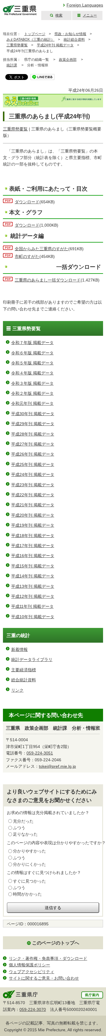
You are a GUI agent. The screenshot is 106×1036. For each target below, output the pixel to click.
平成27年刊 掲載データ (32, 444)
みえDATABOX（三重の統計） (30, 39)
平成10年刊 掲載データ (32, 616)
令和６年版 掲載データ (32, 353)
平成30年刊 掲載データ (32, 413)
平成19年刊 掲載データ (32, 525)
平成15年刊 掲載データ (32, 566)
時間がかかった (27, 894)
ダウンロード (27, 201)
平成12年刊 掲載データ (32, 596)
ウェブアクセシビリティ (31, 971)
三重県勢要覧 (17, 45)
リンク (17, 690)
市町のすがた (27, 256)
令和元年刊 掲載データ (32, 403)
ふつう (19, 827)
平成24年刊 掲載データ (55, 45)
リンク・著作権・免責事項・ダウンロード (48, 958)
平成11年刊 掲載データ (32, 606)
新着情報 (19, 649)
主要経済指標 (23, 669)
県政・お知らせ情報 (70, 34)
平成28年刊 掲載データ (32, 434)
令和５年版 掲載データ (32, 363)
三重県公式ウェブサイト (20, 10)
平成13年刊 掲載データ (32, 586)
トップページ (34, 34)
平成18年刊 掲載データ (32, 535)
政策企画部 (68, 60)
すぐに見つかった (29, 881)
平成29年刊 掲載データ (32, 423)
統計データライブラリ (31, 659)
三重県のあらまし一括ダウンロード (48, 280)
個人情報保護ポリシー (29, 965)
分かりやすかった (29, 851)
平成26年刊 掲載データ (32, 454)
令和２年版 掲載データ (32, 393)
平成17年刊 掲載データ (32, 545)
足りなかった (25, 834)
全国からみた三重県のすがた (41, 248)
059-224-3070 (32, 1009)
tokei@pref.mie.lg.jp (57, 766)
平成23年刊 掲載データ (32, 484)
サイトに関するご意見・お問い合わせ (44, 978)
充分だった (23, 821)
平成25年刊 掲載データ (32, 464)
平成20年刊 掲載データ (32, 515)
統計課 (11, 65)
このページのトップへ (55, 942)
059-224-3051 (39, 753)
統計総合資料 (74, 39)
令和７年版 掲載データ (32, 342)
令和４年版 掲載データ (32, 373)
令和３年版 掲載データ (32, 383)
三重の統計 (18, 635)
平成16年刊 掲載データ (32, 555)
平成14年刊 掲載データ (32, 576)
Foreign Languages (85, 5)
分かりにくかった (29, 864)
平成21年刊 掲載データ (32, 505)
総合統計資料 (23, 679)
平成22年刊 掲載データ (32, 494)
